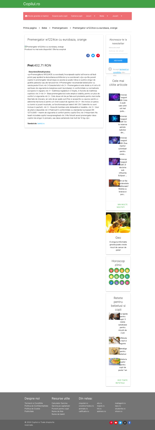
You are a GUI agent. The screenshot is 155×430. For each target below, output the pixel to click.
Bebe (104, 16)
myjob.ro (101, 406)
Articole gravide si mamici (37, 16)
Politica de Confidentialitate (36, 406)
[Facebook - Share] (88, 55)
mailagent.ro (120, 403)
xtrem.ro (118, 411)
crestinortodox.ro (86, 406)
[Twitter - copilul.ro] (120, 423)
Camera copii (76, 16)
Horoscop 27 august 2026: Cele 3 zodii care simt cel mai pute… (122, 103)
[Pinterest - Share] (98, 55)
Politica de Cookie (32, 408)
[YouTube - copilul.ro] (116, 423)
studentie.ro (120, 408)
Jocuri (91, 16)
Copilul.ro (31, 3)
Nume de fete (57, 411)
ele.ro (99, 403)
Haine (31, 23)
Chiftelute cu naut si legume (122, 341)
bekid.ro (41, 123)
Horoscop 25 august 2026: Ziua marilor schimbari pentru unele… (122, 146)
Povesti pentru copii (60, 408)
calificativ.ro (84, 411)
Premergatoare (60, 28)
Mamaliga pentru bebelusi (123, 351)
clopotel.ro (83, 403)
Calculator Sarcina (59, 403)
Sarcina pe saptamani (61, 406)
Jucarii (117, 16)
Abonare (118, 60)
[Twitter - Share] (93, 55)
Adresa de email (114, 47)
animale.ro (83, 408)
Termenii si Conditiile (34, 403)
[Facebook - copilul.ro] (129, 423)
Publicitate (29, 411)
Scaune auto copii (59, 16)
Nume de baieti (58, 414)
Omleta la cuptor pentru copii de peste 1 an (122, 364)
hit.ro (99, 408)
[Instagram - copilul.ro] (125, 423)
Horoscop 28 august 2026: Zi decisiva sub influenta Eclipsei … (122, 167)
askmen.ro (101, 411)
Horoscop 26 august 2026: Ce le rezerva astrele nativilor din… (122, 124)
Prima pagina (30, 28)
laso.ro (118, 406)
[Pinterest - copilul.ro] (111, 423)
